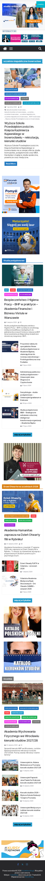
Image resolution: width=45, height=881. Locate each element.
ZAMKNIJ (40, 4)
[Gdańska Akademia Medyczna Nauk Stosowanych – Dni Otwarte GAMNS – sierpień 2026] (10, 585)
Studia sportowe (10, 722)
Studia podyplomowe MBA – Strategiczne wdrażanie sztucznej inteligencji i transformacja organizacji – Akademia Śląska (30, 416)
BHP (6, 290)
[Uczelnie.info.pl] (5, 49)
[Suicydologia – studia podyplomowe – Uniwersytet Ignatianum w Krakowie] (10, 397)
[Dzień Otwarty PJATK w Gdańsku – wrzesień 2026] (10, 567)
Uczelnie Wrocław (11, 726)
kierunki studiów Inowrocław (16, 110)
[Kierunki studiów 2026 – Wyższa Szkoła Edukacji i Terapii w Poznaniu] (10, 796)
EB (21, 107)
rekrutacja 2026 (10, 520)
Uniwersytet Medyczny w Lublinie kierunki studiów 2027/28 (30, 810)
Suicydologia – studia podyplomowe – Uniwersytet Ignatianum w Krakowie (30, 396)
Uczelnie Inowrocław (13, 103)
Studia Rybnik (9, 525)
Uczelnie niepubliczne (32, 103)
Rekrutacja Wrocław (29, 717)
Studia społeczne (11, 294)
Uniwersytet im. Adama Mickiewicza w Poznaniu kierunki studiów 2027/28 (30, 765)
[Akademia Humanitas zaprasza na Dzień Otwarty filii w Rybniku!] (22, 501)
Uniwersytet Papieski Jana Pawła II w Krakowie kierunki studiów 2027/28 (30, 780)
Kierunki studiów (11, 89)
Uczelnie (25, 98)
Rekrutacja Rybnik (25, 520)
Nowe (13, 290)
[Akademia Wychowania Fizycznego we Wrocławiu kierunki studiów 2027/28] (22, 693)
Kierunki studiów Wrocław (29, 708)
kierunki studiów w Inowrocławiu (15, 112)
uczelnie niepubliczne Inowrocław (16, 117)
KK (21, 745)
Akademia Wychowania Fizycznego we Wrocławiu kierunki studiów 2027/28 (21, 736)
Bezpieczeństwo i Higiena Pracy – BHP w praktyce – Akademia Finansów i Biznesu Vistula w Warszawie (21, 308)
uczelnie (30, 112)
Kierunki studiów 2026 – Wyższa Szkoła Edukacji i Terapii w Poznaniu (30, 795)
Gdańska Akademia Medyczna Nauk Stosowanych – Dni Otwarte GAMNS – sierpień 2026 (28, 583)
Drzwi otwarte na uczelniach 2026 (16, 516)
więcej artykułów (22, 434)
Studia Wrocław (24, 722)
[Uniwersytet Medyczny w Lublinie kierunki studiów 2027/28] (10, 811)
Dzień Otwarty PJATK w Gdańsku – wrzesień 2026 (29, 566)
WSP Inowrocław (34, 117)
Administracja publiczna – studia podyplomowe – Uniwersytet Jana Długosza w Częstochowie (30, 377)
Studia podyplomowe (25, 290)
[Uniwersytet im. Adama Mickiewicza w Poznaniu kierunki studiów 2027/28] (10, 766)
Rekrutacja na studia (12, 717)
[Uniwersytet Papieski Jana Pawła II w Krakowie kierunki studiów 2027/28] (10, 781)
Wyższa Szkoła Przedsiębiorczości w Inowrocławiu (22, 119)
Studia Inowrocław (12, 98)
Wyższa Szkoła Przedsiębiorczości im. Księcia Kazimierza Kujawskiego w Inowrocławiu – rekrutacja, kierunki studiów (21, 132)
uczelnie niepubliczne (27, 114)
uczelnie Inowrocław (11, 114)
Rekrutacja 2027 (17, 713)
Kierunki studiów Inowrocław (16, 94)
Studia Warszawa (25, 294)
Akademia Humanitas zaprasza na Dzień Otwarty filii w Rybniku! (22, 534)
